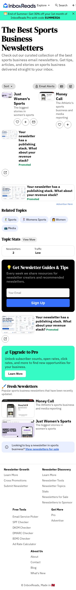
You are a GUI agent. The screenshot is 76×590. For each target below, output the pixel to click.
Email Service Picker (25, 516)
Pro (53, 515)
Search (63, 5)
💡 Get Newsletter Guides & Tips (37, 267)
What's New (38, 573)
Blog (33, 567)
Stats (45, 491)
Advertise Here (64, 204)
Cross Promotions (15, 480)
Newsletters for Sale (55, 497)
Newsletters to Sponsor (57, 502)
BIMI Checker (21, 538)
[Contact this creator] (33, 122)
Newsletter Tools (53, 480)
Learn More (15, 373)
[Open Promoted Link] (5, 172)
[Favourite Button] (17, 122)
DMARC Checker (23, 533)
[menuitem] (11, 219)
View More (29, 239)
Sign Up (38, 303)
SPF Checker (21, 522)
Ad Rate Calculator (24, 544)
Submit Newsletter (16, 486)
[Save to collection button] (25, 122)
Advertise (57, 520)
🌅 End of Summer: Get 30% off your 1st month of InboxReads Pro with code (35, 16)
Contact (36, 562)
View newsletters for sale (42, 449)
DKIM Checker (22, 527)
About (34, 556)
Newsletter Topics (53, 486)
